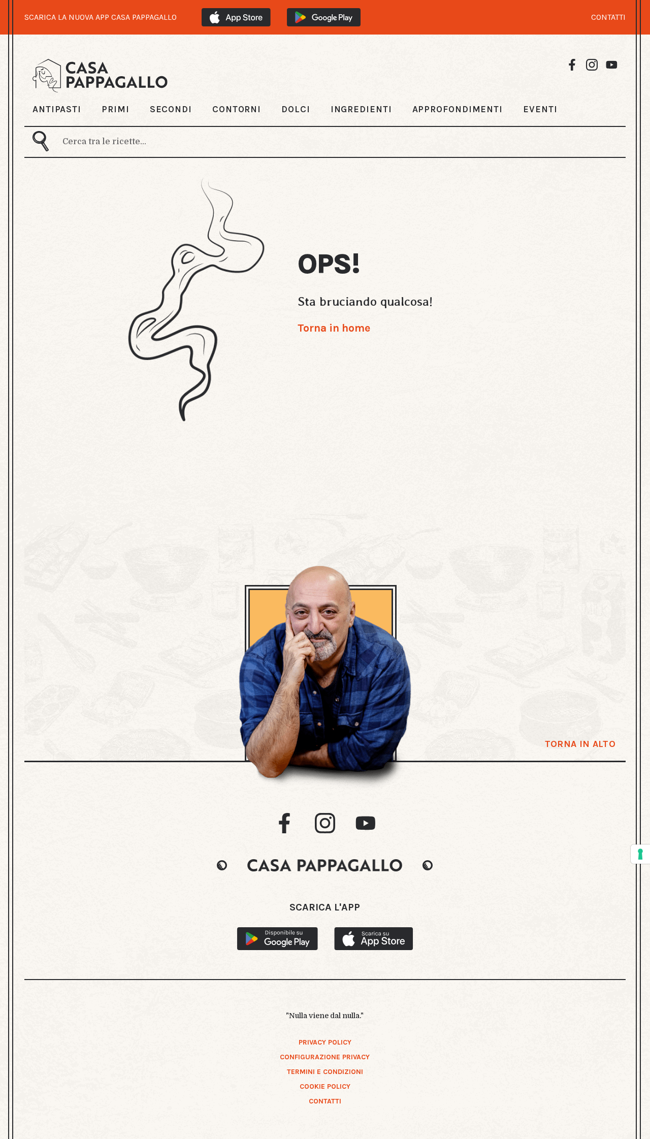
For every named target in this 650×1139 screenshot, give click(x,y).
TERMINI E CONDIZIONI (325, 1071)
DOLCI (295, 109)
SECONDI (171, 109)
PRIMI (115, 109)
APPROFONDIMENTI (457, 109)
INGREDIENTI (361, 109)
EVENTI (540, 109)
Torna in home (334, 327)
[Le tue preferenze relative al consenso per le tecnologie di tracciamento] (640, 854)
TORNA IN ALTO (580, 744)
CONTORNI (236, 109)
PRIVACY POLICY (325, 1042)
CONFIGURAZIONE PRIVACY (325, 1057)
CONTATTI (608, 17)
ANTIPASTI (56, 109)
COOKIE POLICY (325, 1086)
